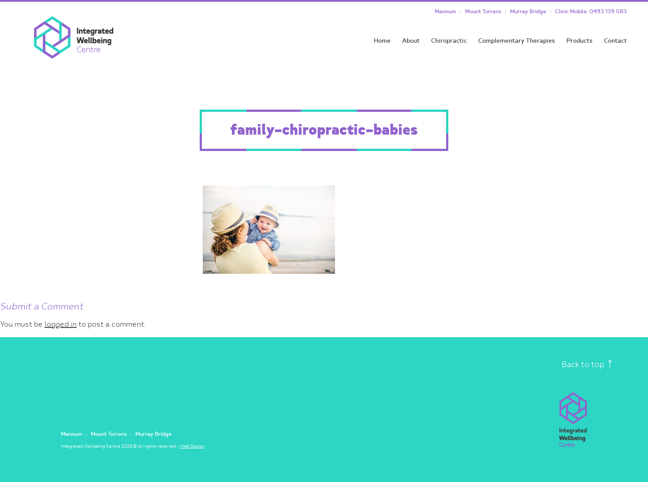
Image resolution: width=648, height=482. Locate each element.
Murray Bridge (528, 11)
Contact (615, 40)
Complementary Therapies (516, 40)
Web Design (192, 446)
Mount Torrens (483, 11)
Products (579, 40)
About (411, 40)
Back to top (584, 364)
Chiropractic (449, 40)
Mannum (445, 11)
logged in (61, 324)
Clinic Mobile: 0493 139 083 (591, 11)
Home (382, 40)
